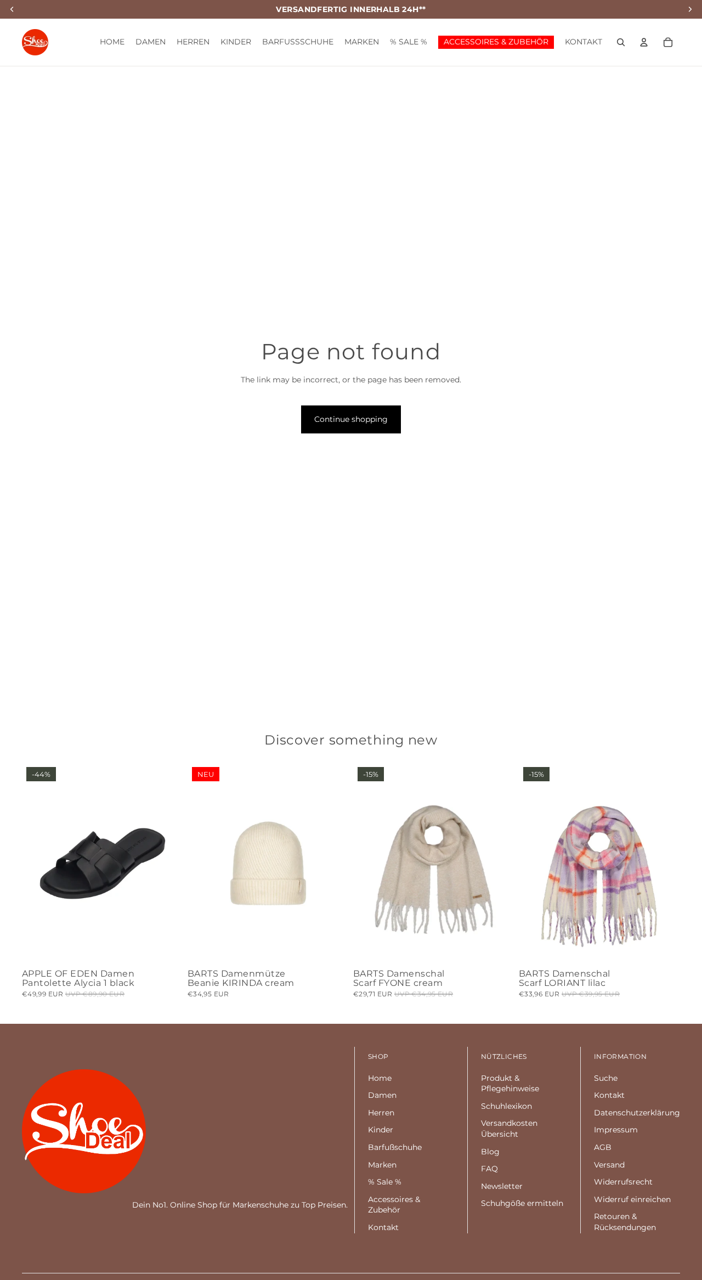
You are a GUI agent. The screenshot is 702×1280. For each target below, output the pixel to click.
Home (380, 1078)
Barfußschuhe (395, 1147)
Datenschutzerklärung (637, 1113)
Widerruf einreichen (632, 1199)
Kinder (380, 1130)
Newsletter (502, 1186)
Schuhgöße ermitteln (522, 1203)
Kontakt (383, 1227)
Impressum (616, 1130)
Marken (382, 1165)
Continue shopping (351, 419)
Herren (381, 1113)
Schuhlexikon (506, 1106)
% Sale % (384, 1182)
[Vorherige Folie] (38, 864)
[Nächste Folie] (166, 864)
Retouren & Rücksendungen (625, 1221)
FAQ (489, 1169)
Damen (382, 1095)
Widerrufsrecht (623, 1182)
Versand (609, 1165)
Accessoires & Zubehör (394, 1204)
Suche (606, 1078)
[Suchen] (621, 42)
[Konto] (644, 42)
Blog (490, 1152)
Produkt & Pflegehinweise (510, 1083)
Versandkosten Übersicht (509, 1128)
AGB (603, 1147)
